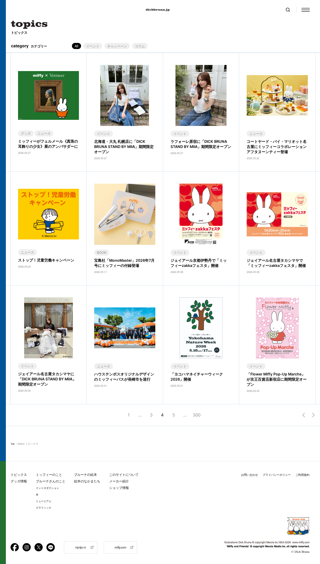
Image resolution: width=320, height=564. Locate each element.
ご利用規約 (302, 475)
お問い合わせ (249, 475)
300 (197, 415)
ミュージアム (43, 501)
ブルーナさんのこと (50, 481)
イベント (92, 46)
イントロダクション (47, 488)
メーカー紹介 (119, 481)
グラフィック (43, 507)
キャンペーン (117, 46)
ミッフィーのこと (49, 475)
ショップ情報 (119, 488)
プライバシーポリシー (277, 475)
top (13, 443)
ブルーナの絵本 (85, 475)
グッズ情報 (19, 481)
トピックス (19, 475)
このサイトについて (124, 475)
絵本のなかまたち (87, 481)
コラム (140, 46)
